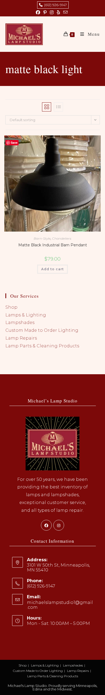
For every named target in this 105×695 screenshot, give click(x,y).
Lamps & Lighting (25, 315)
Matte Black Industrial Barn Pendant (52, 245)
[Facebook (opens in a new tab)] (39, 12)
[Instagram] (58, 525)
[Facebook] (46, 525)
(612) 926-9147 (55, 5)
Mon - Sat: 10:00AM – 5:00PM (58, 623)
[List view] (58, 106)
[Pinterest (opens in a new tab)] (45, 12)
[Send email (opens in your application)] (65, 12)
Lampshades (19, 322)
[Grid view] (46, 106)
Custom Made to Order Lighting (41, 330)
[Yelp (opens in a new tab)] (58, 12)
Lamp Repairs (21, 338)
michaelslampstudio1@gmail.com (60, 605)
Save (14, 143)
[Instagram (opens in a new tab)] (51, 12)
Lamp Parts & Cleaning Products (42, 345)
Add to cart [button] (52, 269)
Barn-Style (42, 238)
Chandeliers (61, 238)
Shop (11, 307)
